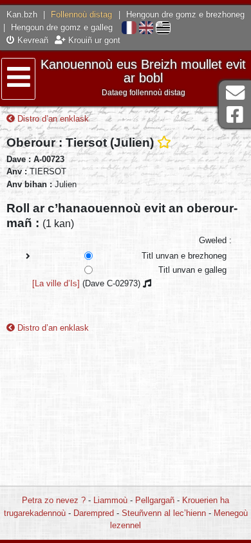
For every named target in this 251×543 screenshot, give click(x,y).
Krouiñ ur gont (93, 40)
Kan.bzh (21, 14)
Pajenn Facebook (235, 115)
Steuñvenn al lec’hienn (164, 513)
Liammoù (110, 500)
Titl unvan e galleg (192, 270)
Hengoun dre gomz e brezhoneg (185, 14)
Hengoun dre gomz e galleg (62, 27)
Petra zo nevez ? (54, 500)
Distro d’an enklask (52, 119)
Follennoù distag (81, 14)
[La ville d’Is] (56, 283)
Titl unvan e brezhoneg (184, 256)
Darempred (93, 513)
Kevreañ (31, 40)
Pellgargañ (154, 500)
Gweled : (215, 240)
